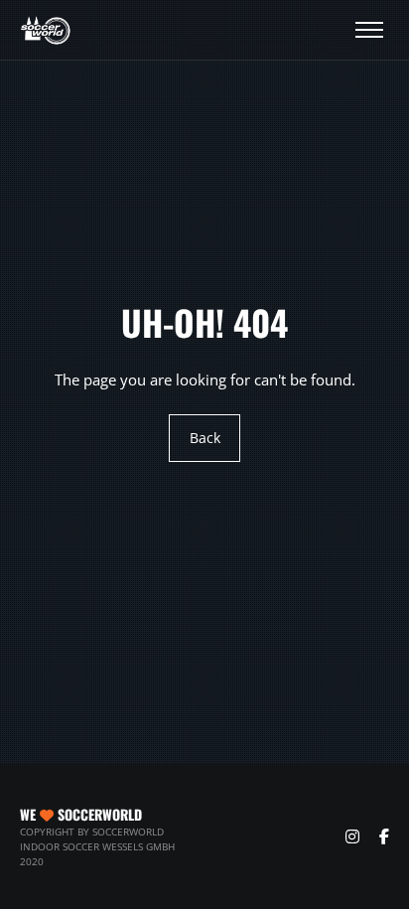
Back (205, 438)
